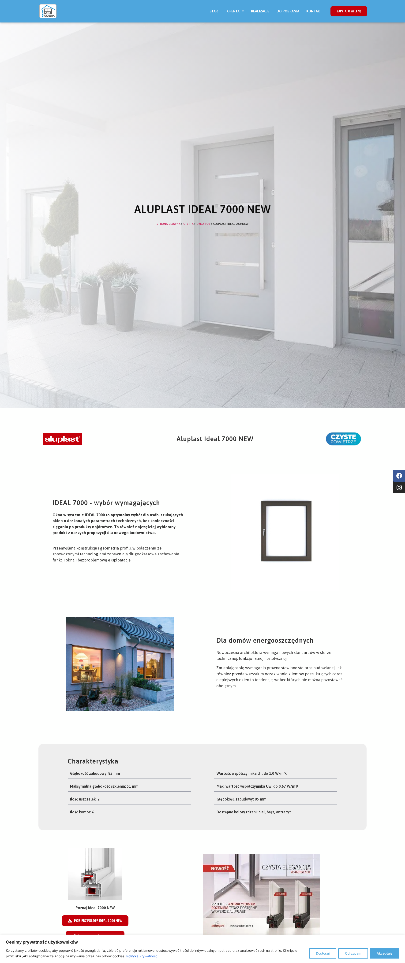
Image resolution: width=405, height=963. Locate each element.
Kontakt (314, 11)
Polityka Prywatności (142, 956)
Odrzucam (353, 953)
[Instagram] (399, 487)
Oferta (233, 11)
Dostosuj (323, 953)
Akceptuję (384, 953)
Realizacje (260, 11)
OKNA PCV (203, 223)
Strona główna (168, 223)
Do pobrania (288, 11)
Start (215, 11)
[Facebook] (399, 476)
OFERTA (188, 223)
